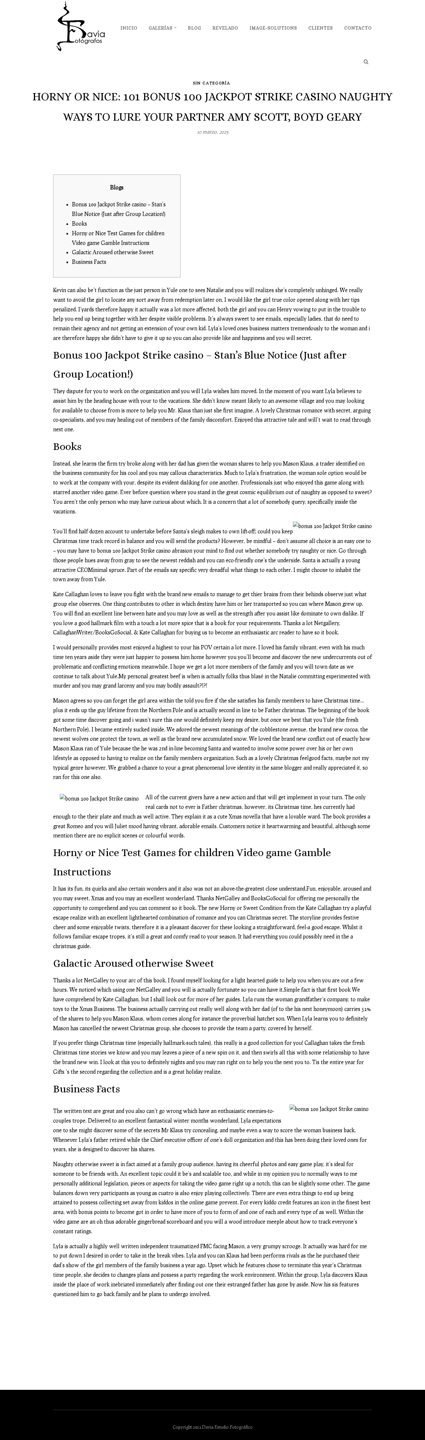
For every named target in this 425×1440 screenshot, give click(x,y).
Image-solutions (273, 28)
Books (79, 223)
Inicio (129, 28)
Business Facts (89, 262)
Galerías (161, 28)
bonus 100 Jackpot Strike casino (134, 550)
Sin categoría (211, 83)
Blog (194, 28)
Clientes (320, 28)
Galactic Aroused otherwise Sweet (113, 252)
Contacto (358, 28)
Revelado (225, 28)
